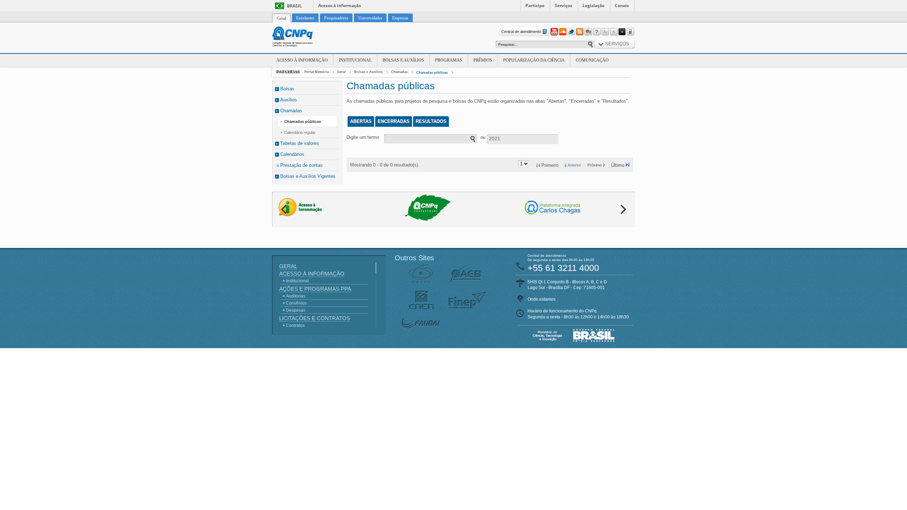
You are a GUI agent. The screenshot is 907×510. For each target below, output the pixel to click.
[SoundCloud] (563, 32)
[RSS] (580, 32)
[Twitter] (571, 32)
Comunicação (592, 60)
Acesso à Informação (302, 60)
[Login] (631, 32)
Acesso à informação (339, 5)
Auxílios (288, 99)
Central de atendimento (521, 31)
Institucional (355, 60)
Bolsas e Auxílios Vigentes (308, 176)
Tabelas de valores (299, 143)
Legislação (593, 5)
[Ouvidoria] (588, 32)
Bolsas (287, 88)
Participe (535, 5)
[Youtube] (554, 32)
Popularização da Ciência (534, 60)
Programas (448, 60)
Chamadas (399, 72)
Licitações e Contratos (314, 318)
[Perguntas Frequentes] (597, 32)
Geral (341, 72)
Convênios (296, 303)
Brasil (294, 6)
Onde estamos (542, 299)
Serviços (563, 5)
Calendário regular (300, 132)
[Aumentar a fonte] (605, 32)
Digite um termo (363, 137)
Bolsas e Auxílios (403, 60)
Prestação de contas (301, 165)
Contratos (295, 325)
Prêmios (482, 60)
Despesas (295, 310)
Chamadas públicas (432, 72)
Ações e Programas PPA (315, 289)
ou (482, 137)
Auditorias (295, 296)
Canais (622, 5)
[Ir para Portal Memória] (301, 38)
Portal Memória (316, 72)
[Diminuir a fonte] (614, 32)
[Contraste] (622, 32)
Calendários (292, 154)
